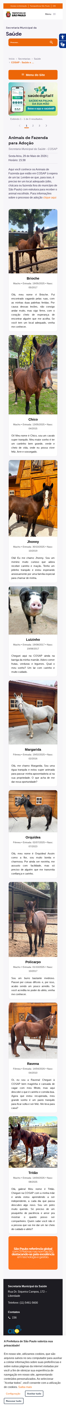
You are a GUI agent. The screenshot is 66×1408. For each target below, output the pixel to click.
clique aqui (49, 197)
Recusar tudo (13, 1401)
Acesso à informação (18, 6)
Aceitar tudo (34, 1393)
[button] (46, 125)
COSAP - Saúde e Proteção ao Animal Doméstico (22, 62)
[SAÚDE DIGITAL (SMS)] (33, 98)
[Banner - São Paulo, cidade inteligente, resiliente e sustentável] (33, 1252)
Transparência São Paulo (40, 6)
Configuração (13, 1393)
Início (12, 58)
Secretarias (24, 58)
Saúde (37, 58)
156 (54, 6)
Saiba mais (25, 1387)
